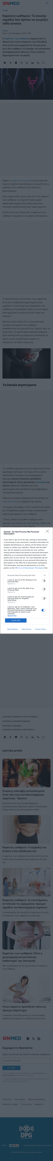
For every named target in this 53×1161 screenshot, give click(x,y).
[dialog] (26, 580)
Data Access (26, 629)
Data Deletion (12, 629)
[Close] (48, 532)
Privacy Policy (40, 629)
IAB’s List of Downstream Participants (29, 568)
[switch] (43, 580)
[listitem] (26, 575)
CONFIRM (15, 620)
